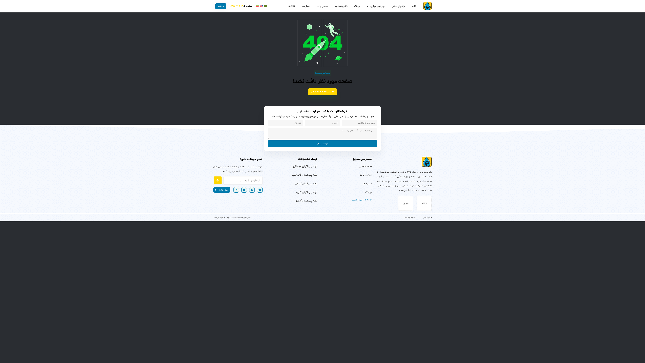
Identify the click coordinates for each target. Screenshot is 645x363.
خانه (414, 6)
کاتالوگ (291, 6)
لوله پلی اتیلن (398, 6)
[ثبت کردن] (218, 180)
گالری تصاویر (341, 6)
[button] (221, 190)
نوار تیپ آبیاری (377, 6)
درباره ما (306, 6)
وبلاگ (357, 6)
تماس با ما (322, 6)
